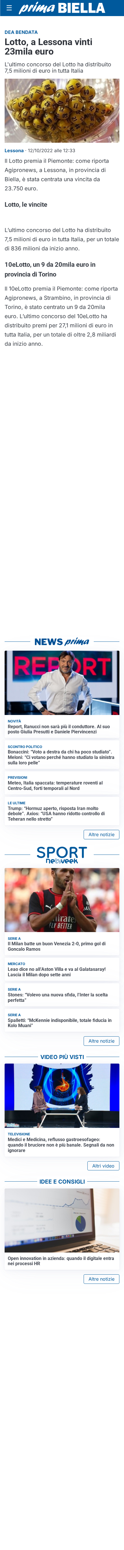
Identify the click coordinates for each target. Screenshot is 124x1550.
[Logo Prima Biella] (62, 8)
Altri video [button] (103, 1166)
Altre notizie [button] (101, 834)
